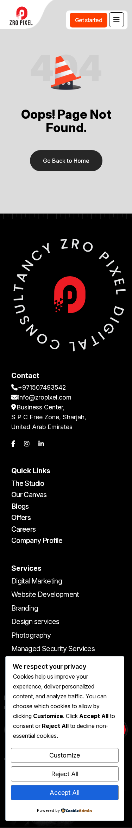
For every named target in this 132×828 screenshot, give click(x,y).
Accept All (65, 792)
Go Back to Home (66, 160)
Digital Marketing (36, 581)
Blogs (20, 506)
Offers (21, 517)
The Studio (27, 483)
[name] (116, 19)
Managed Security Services (53, 648)
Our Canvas (29, 494)
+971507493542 (42, 387)
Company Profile (36, 540)
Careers (23, 529)
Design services (35, 621)
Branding (24, 608)
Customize (64, 755)
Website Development (45, 594)
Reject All (64, 774)
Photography (31, 635)
